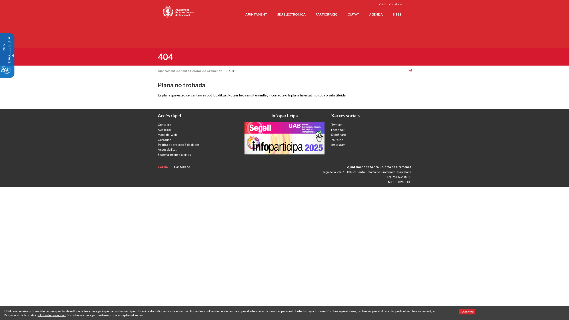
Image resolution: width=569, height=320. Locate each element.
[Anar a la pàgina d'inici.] (179, 11)
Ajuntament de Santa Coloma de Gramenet (190, 71)
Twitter (336, 124)
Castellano (395, 4)
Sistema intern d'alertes (174, 154)
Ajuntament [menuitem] (256, 14)
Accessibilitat (167, 149)
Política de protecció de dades (179, 144)
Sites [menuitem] (397, 14)
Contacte (164, 124)
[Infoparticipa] (284, 138)
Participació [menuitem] (327, 14)
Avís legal (164, 130)
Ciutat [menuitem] (353, 14)
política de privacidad (51, 315)
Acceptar (467, 312)
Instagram (338, 144)
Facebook (338, 130)
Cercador (164, 140)
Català (383, 4)
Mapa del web (167, 134)
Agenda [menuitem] (376, 14)
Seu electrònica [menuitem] (291, 14)
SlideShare (338, 134)
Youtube (337, 140)
